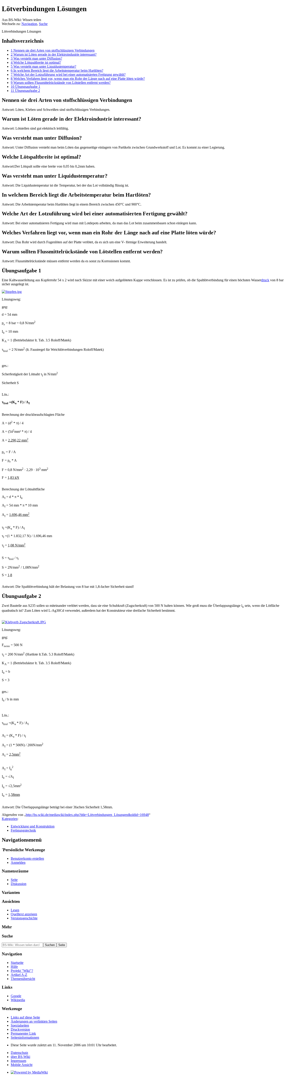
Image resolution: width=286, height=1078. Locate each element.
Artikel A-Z (19, 975)
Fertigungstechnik (23, 830)
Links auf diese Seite (25, 1017)
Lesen (15, 910)
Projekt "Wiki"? (22, 971)
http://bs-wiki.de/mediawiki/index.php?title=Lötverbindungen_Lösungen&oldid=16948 (87, 815)
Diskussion (18, 884)
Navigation (29, 24)
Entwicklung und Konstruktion (33, 826)
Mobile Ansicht (21, 1065)
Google (16, 996)
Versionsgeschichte (24, 918)
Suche (43, 24)
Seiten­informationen (25, 1037)
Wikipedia (18, 1000)
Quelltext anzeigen (24, 914)
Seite (14, 880)
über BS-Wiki (20, 1057)
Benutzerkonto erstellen (27, 858)
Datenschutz (19, 1053)
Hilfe (14, 967)
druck (265, 280)
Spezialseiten (20, 1025)
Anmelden (18, 862)
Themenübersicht (23, 979)
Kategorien (9, 819)
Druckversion (20, 1029)
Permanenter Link (23, 1033)
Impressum (18, 1061)
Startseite (17, 963)
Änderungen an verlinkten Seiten (34, 1021)
